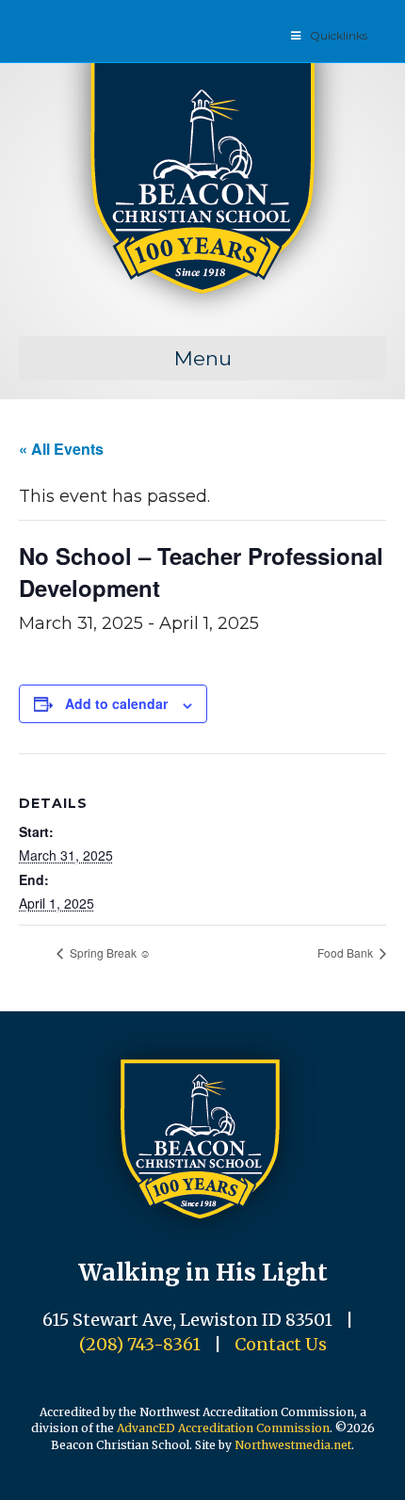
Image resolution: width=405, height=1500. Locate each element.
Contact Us (281, 1344)
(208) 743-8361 (140, 1344)
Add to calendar (116, 704)
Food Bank (346, 952)
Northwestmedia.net (293, 1445)
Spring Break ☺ (109, 952)
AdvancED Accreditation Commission (223, 1428)
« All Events (61, 449)
